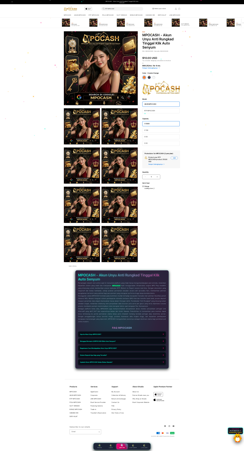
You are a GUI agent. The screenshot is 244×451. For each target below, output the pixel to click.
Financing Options (97, 406)
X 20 (146, 143)
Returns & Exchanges (119, 399)
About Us (135, 392)
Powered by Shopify (168, 436)
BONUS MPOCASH (136, 15)
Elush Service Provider (98, 402)
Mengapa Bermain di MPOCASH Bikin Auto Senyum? (98, 341)
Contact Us (115, 402)
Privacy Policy (116, 409)
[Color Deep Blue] (149, 77)
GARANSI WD (150, 15)
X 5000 (147, 124)
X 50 (146, 137)
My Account (116, 392)
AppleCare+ (94, 392)
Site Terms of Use (118, 413)
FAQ (113, 406)
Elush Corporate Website (140, 402)
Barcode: (157, 51)
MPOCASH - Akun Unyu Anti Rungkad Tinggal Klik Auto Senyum (122, 2)
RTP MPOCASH (94, 15)
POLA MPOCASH (108, 15)
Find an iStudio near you (140, 395)
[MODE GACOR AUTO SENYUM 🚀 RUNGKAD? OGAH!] (237, 437)
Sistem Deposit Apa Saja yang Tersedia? (93, 355)
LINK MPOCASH (174, 15)
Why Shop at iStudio (139, 399)
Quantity (145, 172)
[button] (67, 15)
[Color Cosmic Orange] (144, 77)
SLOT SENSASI (122, 15)
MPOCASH (67, 15)
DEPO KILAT (162, 15)
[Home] (70, 8)
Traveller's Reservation (98, 413)
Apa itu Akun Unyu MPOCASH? (90, 334)
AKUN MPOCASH (80, 15)
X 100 (146, 130)
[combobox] (122, 8)
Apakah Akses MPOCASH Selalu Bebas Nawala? (96, 362)
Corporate (94, 395)
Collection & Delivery (119, 395)
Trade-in (93, 409)
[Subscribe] (99, 431)
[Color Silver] (153, 77)
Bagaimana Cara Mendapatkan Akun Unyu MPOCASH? (98, 348)
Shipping (154, 60)
